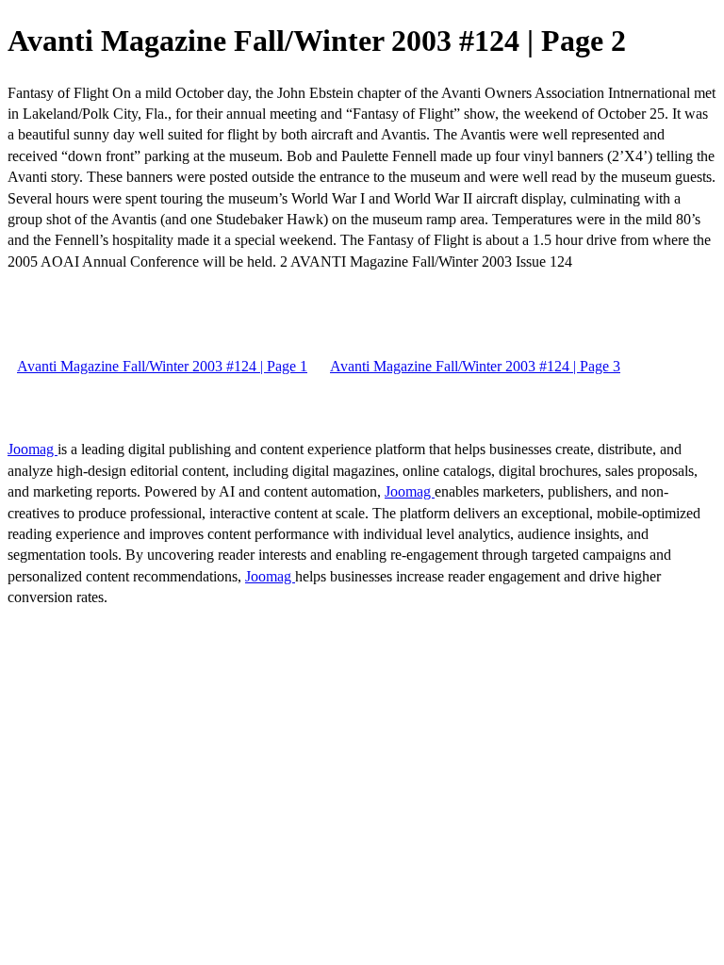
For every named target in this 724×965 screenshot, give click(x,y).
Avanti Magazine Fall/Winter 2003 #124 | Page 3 (475, 366)
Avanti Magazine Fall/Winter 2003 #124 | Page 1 (162, 366)
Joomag (33, 449)
